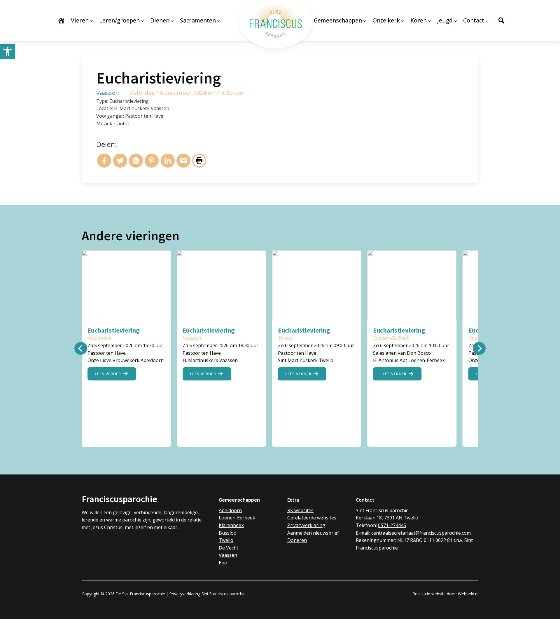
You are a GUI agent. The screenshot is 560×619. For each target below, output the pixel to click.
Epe (223, 562)
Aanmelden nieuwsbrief (313, 533)
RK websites (300, 510)
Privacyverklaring (306, 525)
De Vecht (228, 548)
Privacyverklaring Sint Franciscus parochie (207, 594)
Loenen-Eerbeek (237, 517)
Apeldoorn (230, 510)
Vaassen (228, 555)
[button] (7, 51)
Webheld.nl (468, 594)
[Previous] (80, 348)
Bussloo (228, 533)
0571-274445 (392, 525)
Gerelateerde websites (311, 517)
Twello (226, 540)
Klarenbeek (231, 525)
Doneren (297, 540)
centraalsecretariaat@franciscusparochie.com (421, 533)
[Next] (479, 348)
